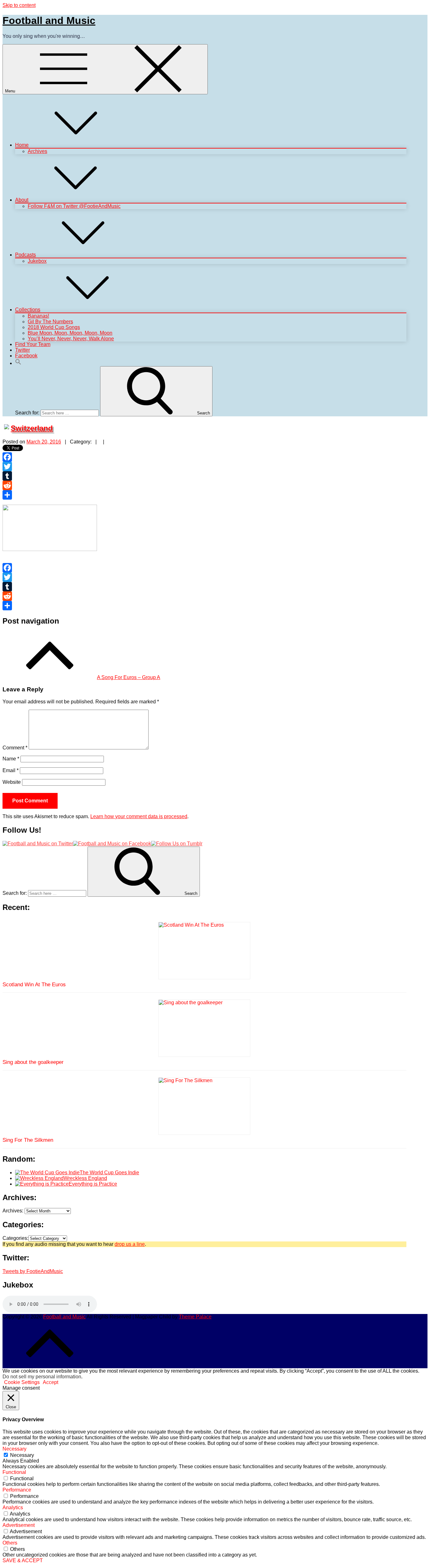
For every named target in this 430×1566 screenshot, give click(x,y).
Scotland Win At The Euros (34, 985)
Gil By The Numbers (50, 321)
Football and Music (49, 20)
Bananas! (38, 316)
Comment (15, 747)
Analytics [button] (13, 1507)
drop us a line (130, 1244)
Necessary (22, 1455)
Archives (37, 151)
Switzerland (32, 428)
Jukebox (37, 261)
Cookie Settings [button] (22, 1382)
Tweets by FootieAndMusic (33, 1271)
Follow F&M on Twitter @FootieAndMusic (74, 206)
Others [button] (10, 1542)
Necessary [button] (14, 1449)
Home (22, 145)
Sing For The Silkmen (28, 1140)
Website (12, 782)
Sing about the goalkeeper (33, 1062)
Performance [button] (17, 1490)
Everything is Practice (93, 1184)
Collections (27, 309)
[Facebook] (204, 457)
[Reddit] (204, 485)
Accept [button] (50, 1382)
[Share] (204, 495)
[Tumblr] (204, 476)
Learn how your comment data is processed (138, 816)
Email (11, 770)
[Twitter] (204, 466)
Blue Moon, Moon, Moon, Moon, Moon (70, 333)
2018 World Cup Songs (54, 327)
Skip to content (19, 5)
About (21, 199)
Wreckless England (85, 1178)
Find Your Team (32, 344)
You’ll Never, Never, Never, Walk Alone (71, 338)
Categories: (15, 1238)
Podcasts (25, 254)
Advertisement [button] (19, 1525)
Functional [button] (14, 1472)
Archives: (13, 1210)
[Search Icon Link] (18, 363)
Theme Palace (195, 1316)
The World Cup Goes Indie (109, 1172)
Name (11, 758)
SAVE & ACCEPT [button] (23, 1560)
